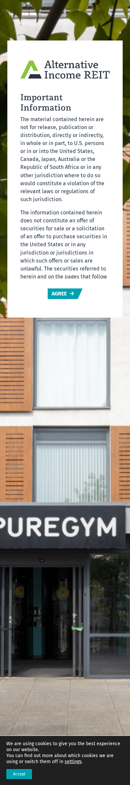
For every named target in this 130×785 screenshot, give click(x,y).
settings (73, 761)
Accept (19, 774)
